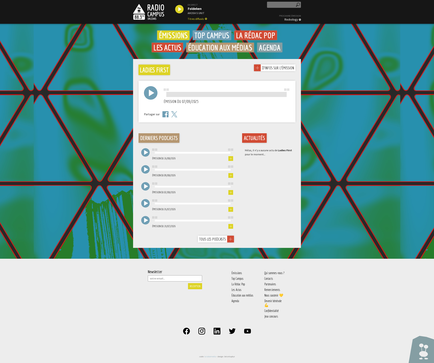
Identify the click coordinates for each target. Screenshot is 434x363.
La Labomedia (210, 356)
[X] (174, 114)
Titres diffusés (196, 18)
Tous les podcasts (212, 239)
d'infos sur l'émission (278, 67)
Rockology (291, 19)
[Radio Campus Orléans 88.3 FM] (148, 12)
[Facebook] (165, 114)
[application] (226, 94)
